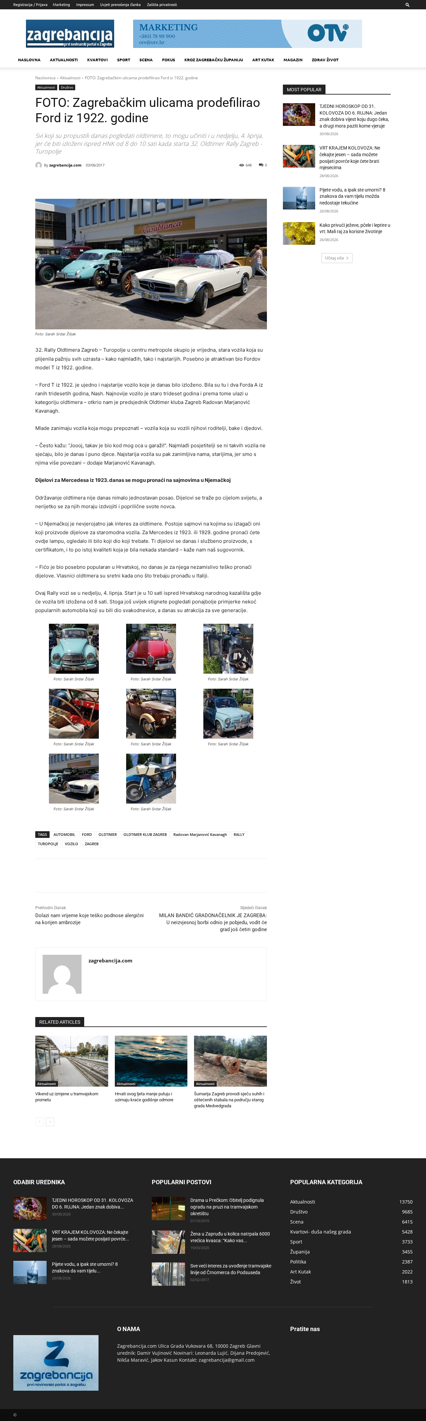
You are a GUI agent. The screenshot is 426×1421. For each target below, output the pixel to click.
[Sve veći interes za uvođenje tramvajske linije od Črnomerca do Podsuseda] (168, 1274)
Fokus (168, 59)
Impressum (85, 4)
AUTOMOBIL (64, 834)
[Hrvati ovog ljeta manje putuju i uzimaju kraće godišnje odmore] (151, 1061)
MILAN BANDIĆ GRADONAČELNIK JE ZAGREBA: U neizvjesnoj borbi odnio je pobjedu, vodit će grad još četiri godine (213, 922)
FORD (87, 834)
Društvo (67, 87)
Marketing (61, 4)
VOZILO (71, 843)
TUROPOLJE (48, 843)
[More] (141, 182)
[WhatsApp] (125, 182)
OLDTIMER (108, 834)
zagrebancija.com (65, 165)
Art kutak (263, 59)
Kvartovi (97, 59)
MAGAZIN (293, 59)
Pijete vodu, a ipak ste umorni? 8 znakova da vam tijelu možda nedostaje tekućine (352, 196)
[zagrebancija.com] (39, 165)
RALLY (239, 834)
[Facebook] (80, 182)
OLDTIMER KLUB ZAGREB (145, 834)
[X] (95, 182)
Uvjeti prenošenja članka (120, 4)
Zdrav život (325, 59)
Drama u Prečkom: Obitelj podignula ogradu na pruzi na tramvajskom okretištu (227, 1207)
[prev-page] (39, 1122)
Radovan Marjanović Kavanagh (200, 834)
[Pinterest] (110, 182)
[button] (408, 4)
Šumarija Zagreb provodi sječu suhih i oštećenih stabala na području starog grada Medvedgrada (229, 1099)
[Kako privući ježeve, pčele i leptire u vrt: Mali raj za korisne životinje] (299, 233)
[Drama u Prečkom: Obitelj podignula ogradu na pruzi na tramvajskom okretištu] (168, 1208)
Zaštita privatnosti (162, 4)
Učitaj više (334, 258)
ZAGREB (92, 843)
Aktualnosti (64, 59)
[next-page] (50, 1122)
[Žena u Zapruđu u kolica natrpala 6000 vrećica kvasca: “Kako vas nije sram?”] (168, 1242)
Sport (123, 59)
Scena (146, 59)
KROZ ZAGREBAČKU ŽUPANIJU (213, 59)
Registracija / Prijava (30, 4)
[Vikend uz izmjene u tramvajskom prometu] (71, 1061)
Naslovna (29, 59)
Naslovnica (45, 78)
